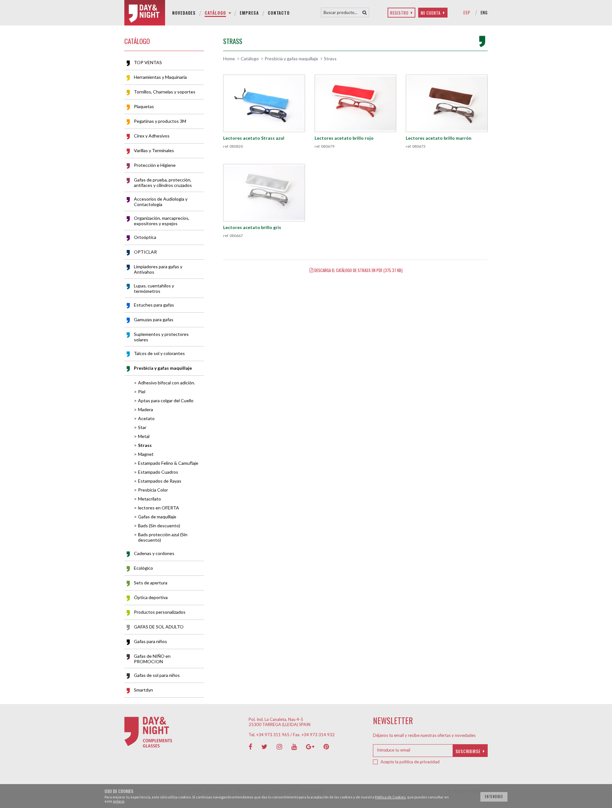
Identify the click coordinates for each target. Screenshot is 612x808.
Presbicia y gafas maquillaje (291, 58)
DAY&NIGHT (146, 13)
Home (229, 58)
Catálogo (250, 58)
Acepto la (410, 761)
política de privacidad (419, 761)
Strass (330, 58)
